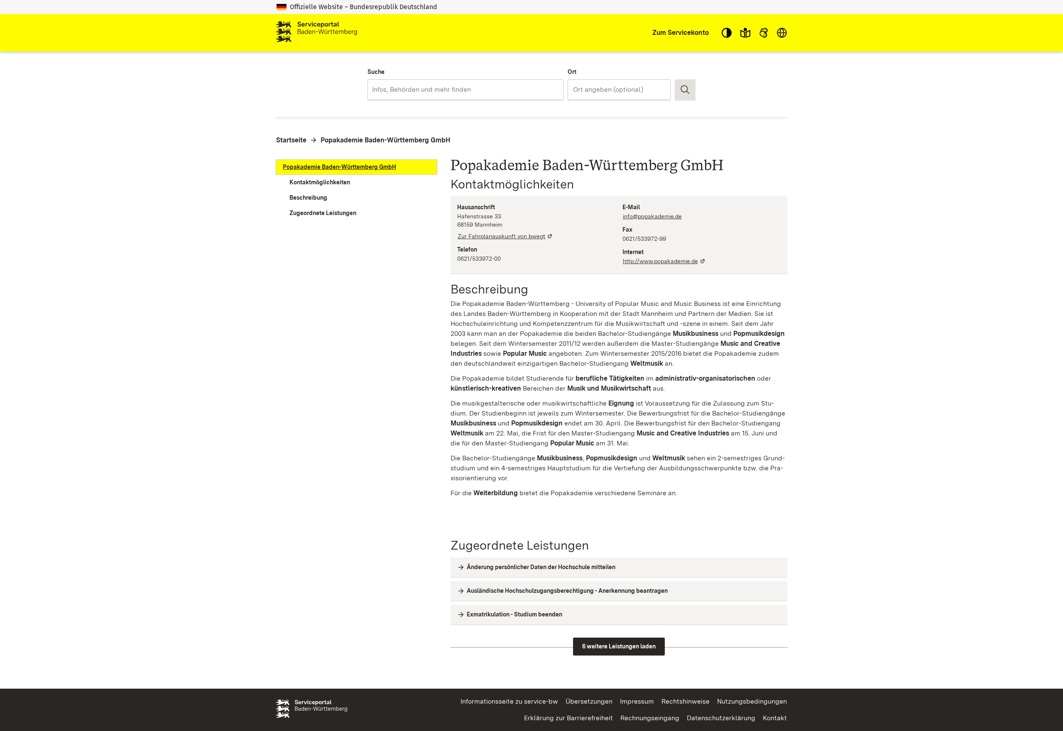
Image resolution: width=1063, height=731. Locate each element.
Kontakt (775, 718)
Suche (376, 71)
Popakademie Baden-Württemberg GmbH (386, 140)
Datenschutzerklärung (721, 718)
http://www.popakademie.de (664, 261)
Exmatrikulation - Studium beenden (514, 614)
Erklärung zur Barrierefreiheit (568, 718)
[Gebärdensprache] (763, 33)
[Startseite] (316, 32)
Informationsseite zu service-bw (509, 701)
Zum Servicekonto (680, 33)
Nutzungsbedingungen (752, 701)
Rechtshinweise (685, 701)
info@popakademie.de (652, 216)
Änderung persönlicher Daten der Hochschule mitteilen (541, 567)
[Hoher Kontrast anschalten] (727, 33)
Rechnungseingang (649, 718)
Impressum (637, 701)
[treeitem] (356, 167)
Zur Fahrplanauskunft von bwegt (505, 236)
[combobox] (465, 89)
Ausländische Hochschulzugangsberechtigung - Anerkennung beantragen (567, 590)
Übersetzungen (589, 701)
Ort (572, 71)
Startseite (291, 140)
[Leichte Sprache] (745, 33)
